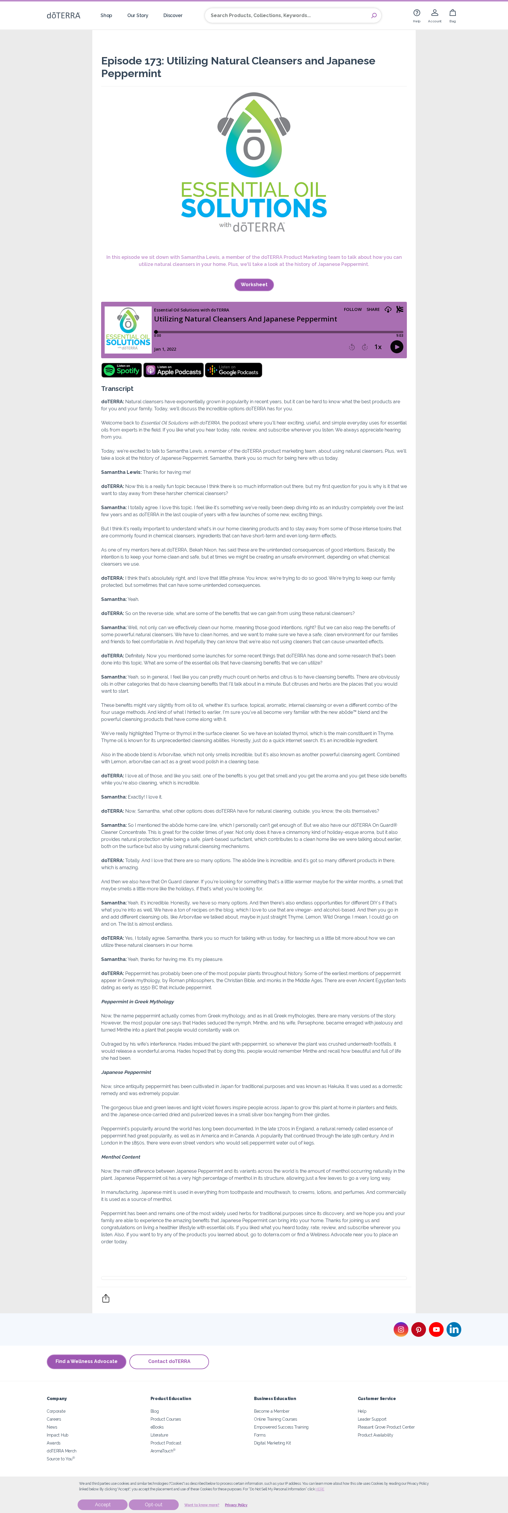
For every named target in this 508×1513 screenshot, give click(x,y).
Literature (159, 1434)
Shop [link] (106, 15)
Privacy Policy (236, 1505)
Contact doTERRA (169, 1361)
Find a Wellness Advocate (87, 1361)
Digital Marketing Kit (272, 1442)
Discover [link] (173, 15)
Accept (103, 1504)
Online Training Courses (275, 1419)
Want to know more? (201, 1505)
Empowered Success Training (281, 1426)
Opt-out (153, 1504)
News (52, 1426)
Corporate (56, 1411)
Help (362, 1411)
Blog (155, 1411)
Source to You (61, 1458)
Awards (54, 1442)
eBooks (157, 1426)
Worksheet (254, 284)
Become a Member (271, 1411)
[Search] (374, 15)
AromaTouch (163, 1450)
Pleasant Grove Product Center (386, 1426)
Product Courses (166, 1419)
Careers (54, 1419)
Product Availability (375, 1434)
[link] (417, 15)
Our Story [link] (137, 15)
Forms (259, 1434)
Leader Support (372, 1419)
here (319, 1489)
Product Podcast (166, 1442)
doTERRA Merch (61, 1450)
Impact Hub (57, 1434)
